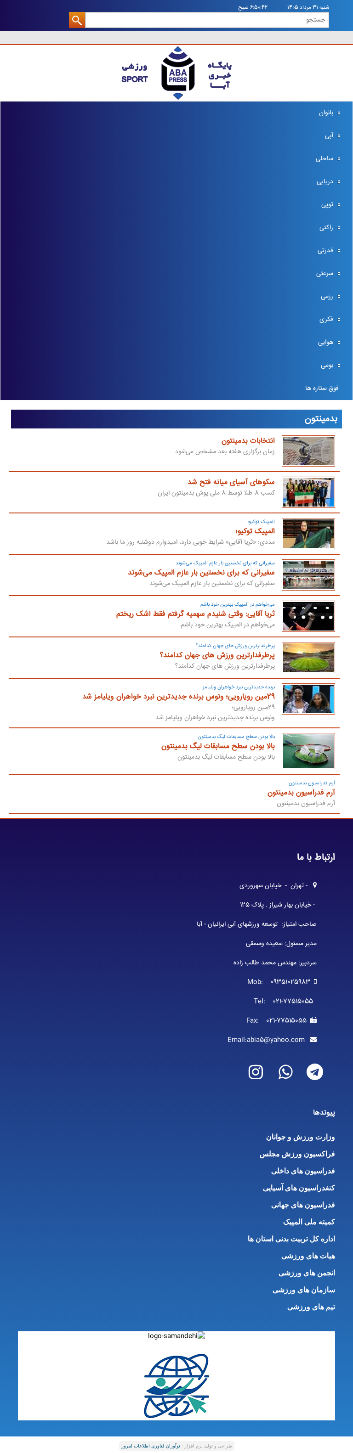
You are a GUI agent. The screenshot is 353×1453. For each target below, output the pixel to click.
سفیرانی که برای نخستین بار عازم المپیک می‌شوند (225, 563)
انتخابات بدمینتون (248, 441)
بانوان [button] (326, 113)
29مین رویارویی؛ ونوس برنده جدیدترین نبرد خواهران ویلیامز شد (178, 697)
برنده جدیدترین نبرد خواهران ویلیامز (239, 687)
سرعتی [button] (324, 274)
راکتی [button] (326, 228)
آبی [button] (329, 136)
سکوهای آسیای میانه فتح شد (231, 482)
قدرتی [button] (325, 251)
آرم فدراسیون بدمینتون (312, 783)
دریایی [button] (325, 182)
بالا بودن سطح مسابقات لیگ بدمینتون (236, 737)
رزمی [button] (327, 297)
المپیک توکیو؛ (261, 522)
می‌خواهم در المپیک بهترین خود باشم (237, 604)
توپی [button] (327, 205)
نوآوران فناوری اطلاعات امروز (150, 1445)
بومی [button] (327, 365)
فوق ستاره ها (322, 388)
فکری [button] (326, 320)
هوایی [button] (325, 343)
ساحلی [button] (324, 159)
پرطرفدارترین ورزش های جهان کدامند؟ (235, 646)
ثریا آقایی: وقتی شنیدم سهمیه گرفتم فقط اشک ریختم (195, 614)
